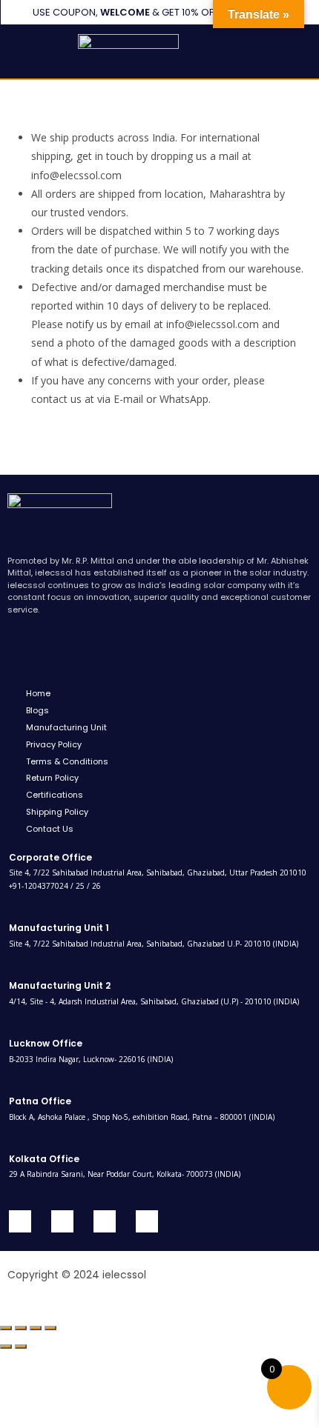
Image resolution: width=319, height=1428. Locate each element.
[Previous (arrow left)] (6, 1346)
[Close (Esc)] (50, 1328)
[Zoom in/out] (6, 1328)
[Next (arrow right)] (21, 1346)
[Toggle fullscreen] (21, 1328)
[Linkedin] (104, 1221)
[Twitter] (62, 1221)
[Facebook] (20, 1221)
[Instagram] (147, 1221)
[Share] (36, 1328)
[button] (27, 51)
